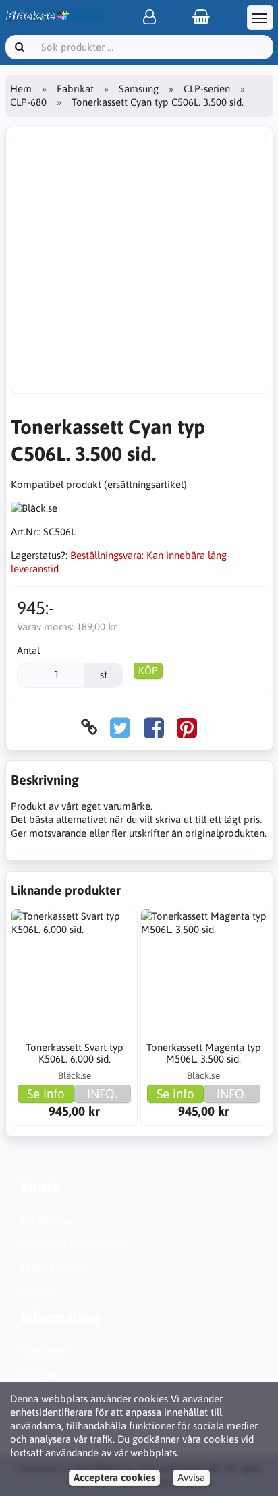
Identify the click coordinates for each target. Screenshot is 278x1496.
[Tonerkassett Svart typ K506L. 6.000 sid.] (74, 972)
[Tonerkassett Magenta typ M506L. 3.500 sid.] (204, 972)
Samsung (139, 88)
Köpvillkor (43, 1350)
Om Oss (37, 1374)
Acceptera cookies (114, 1477)
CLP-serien (207, 88)
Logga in (39, 1290)
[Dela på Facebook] (154, 727)
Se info (46, 1093)
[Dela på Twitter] (120, 727)
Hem (21, 88)
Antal (28, 650)
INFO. (102, 1093)
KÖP (148, 670)
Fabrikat (75, 88)
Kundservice (46, 1220)
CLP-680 (28, 102)
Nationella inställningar (71, 1243)
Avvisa (191, 1477)
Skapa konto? (51, 1267)
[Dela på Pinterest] (187, 727)
